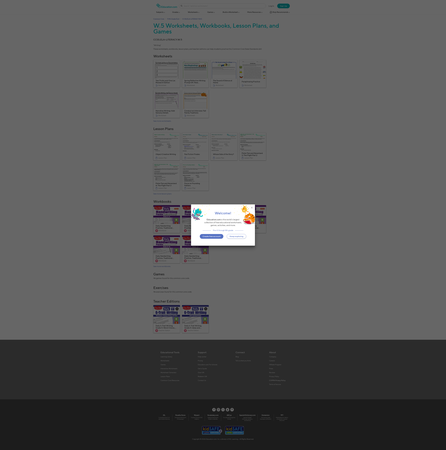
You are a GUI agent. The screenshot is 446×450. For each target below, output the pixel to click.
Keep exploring (236, 236)
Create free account (212, 236)
